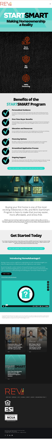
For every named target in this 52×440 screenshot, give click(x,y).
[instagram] (7, 435)
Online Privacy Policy (21, 430)
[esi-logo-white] (9, 408)
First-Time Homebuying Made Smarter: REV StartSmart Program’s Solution (15, 374)
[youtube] (12, 435)
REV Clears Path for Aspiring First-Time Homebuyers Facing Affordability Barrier (35, 346)
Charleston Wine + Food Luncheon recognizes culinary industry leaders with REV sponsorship (15, 346)
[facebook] (5, 435)
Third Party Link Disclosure (9, 277)
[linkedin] (9, 435)
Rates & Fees (7, 430)
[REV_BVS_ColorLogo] (6, 2)
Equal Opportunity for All (13, 430)
